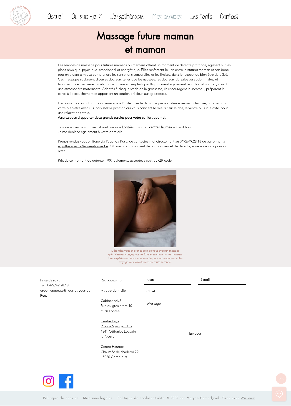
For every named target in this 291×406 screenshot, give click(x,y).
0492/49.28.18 (190, 141)
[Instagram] (48, 381)
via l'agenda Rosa (114, 141)
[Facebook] (66, 381)
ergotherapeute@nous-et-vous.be (83, 146)
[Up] (281, 378)
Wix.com (248, 398)
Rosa (44, 295)
